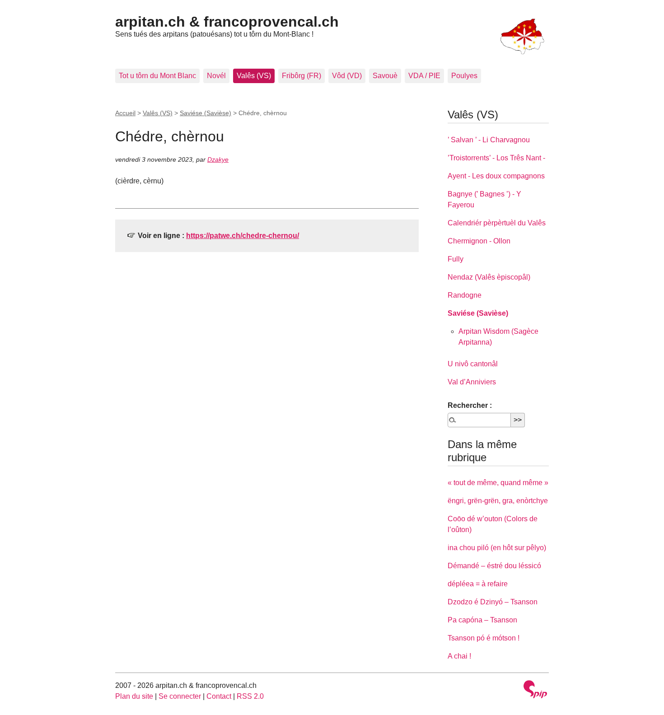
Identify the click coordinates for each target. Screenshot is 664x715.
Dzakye (218, 159)
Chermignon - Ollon (479, 241)
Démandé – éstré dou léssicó (494, 566)
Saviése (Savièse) (205, 113)
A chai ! (459, 656)
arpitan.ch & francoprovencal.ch (227, 22)
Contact (218, 696)
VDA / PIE (424, 75)
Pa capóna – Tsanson (482, 620)
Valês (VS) (254, 75)
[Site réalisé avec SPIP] (535, 690)
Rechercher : (470, 405)
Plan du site (134, 696)
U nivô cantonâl (473, 364)
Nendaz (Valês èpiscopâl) (489, 277)
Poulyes (464, 75)
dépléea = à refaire (478, 584)
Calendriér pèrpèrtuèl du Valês (497, 223)
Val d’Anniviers (472, 382)
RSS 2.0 (250, 696)
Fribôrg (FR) (301, 75)
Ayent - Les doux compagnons (496, 176)
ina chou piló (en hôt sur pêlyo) (497, 547)
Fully (455, 259)
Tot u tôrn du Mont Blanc (157, 75)
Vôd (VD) (347, 75)
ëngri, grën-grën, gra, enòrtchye (498, 501)
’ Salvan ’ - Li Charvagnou (489, 140)
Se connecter (180, 696)
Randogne (465, 295)
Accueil (125, 113)
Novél (216, 75)
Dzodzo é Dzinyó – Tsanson (493, 602)
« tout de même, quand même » (498, 482)
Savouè (385, 75)
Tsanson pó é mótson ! (483, 638)
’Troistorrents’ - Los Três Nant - (496, 158)
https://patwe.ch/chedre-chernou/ (242, 235)
